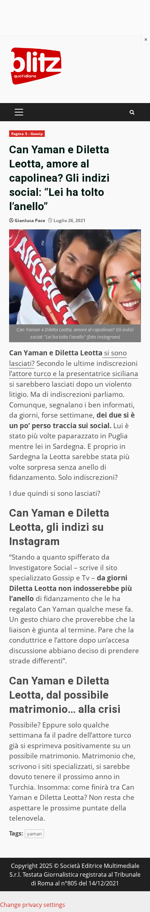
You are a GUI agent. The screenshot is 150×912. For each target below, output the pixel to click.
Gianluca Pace (30, 220)
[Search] (132, 112)
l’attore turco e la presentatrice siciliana (73, 373)
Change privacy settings (32, 905)
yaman (34, 833)
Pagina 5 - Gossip (27, 133)
